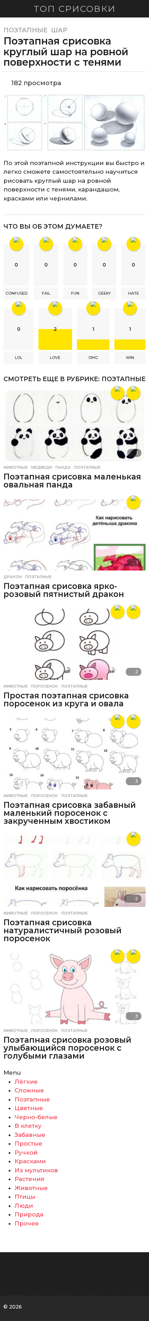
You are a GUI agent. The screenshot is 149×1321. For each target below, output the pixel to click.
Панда (63, 467)
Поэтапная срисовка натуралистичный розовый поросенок (62, 930)
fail (46, 293)
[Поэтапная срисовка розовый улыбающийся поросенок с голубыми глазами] (74, 988)
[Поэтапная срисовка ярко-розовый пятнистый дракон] (74, 535)
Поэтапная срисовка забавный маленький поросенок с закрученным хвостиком (69, 813)
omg (93, 357)
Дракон (12, 577)
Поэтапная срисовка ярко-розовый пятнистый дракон (63, 590)
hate (133, 293)
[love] (117, 393)
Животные (15, 467)
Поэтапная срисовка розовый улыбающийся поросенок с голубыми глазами (67, 1048)
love (55, 357)
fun (75, 293)
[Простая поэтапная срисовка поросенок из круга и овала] (74, 644)
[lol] (133, 393)
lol (18, 357)
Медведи (41, 467)
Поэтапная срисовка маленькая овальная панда (72, 481)
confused (16, 293)
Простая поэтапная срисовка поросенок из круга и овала (66, 699)
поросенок (44, 686)
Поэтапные (25, 30)
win (130, 357)
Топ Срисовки (75, 8)
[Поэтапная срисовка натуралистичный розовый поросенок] (74, 871)
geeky (104, 293)
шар (59, 30)
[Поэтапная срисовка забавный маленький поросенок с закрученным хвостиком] (74, 753)
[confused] (117, 721)
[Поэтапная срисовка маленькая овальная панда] (74, 425)
